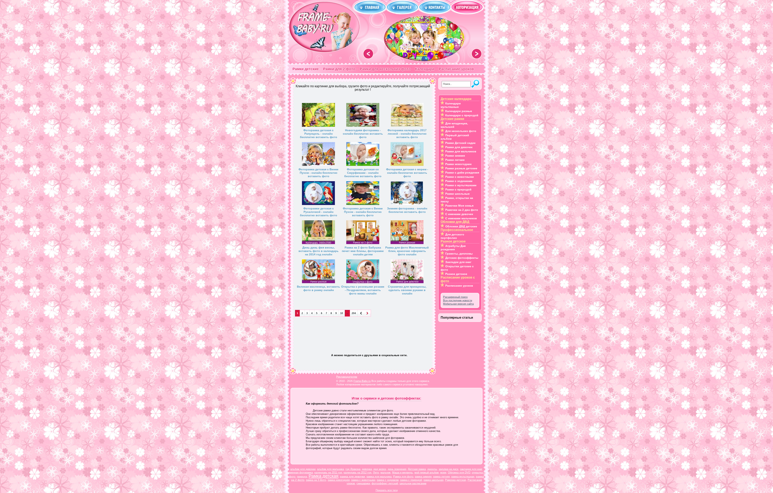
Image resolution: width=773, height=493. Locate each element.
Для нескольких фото (460, 131)
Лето (376, 472)
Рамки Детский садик (460, 143)
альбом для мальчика (330, 469)
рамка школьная (433, 480)
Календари (424, 69)
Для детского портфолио (452, 236)
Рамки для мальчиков (460, 151)
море (443, 472)
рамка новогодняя (339, 480)
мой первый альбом (426, 472)
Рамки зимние (455, 155)
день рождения (397, 469)
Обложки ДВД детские (461, 226)
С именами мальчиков (461, 218)
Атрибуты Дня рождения (453, 247)
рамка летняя (441, 476)
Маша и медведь (402, 472)
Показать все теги (387, 490)
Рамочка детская (455, 480)
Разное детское (456, 274)
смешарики (363, 483)
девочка (367, 469)
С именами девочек (459, 214)
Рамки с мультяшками (460, 185)
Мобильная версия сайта (458, 303)
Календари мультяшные (451, 105)
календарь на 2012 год (357, 472)
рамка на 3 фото (316, 480)
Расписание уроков (456, 69)
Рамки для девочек (458, 147)
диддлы (432, 469)
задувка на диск (448, 469)
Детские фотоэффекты (461, 257)
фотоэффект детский (385, 483)
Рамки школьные (457, 193)
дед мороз (379, 469)
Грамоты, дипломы (459, 253)
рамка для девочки (352, 476)
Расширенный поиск (455, 297)
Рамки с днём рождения (462, 172)
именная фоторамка (300, 472)
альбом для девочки (302, 469)
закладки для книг (471, 469)
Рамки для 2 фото (339, 69)
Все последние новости (457, 300)
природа (302, 476)
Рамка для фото (403, 476)
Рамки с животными (459, 176)
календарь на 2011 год (328, 472)
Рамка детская (323, 475)
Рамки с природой (458, 189)
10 (341, 313)
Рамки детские (305, 69)
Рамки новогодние (458, 164)
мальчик (385, 472)
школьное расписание (413, 483)
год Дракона (352, 469)
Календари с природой (461, 115)
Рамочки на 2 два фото (461, 209)
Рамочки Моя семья (459, 205)
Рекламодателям (346, 376)
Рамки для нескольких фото (385, 69)
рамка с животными (363, 480)
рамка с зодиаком (388, 480)
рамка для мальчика (379, 476)
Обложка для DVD (459, 472)
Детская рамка (417, 469)
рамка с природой (411, 480)
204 (354, 313)
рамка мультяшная (462, 476)
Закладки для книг (458, 262)
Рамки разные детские (461, 168)
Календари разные (458, 111)
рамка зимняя (423, 476)
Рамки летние (455, 159)
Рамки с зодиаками (458, 181)
